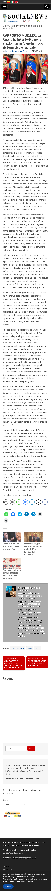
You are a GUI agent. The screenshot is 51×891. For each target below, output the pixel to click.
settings (30, 881)
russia (29, 648)
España (8, 1)
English (16, 1)
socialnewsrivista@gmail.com (22, 858)
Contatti (6, 866)
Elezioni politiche (17, 648)
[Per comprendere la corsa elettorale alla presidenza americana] (12, 563)
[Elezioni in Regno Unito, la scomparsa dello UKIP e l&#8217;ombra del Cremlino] (33, 537)
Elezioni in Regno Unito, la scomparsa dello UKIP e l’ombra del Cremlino (33, 549)
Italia (12, 1)
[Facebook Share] (45, 502)
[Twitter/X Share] (38, 502)
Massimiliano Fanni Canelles (17, 51)
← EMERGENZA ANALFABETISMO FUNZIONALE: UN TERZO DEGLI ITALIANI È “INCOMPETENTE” (13, 663)
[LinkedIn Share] (32, 502)
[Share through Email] (12, 502)
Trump (37, 648)
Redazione (7, 869)
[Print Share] (5, 502)
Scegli (5, 799)
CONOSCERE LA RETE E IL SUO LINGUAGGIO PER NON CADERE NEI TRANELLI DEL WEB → (37, 662)
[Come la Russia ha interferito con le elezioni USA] (12, 537)
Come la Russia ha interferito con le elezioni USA (11, 546)
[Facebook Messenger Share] (25, 502)
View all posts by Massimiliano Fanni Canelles (31, 633)
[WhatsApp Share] (18, 502)
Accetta (8, 886)
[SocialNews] (25, 16)
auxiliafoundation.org (13, 853)
